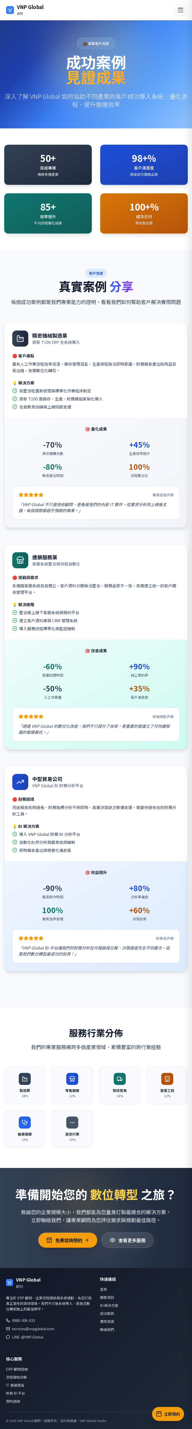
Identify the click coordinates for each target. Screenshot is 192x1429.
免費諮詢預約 (68, 1240)
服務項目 (107, 1297)
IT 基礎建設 (15, 1385)
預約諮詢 (13, 1401)
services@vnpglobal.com (33, 1328)
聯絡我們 (107, 1329)
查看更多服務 (132, 1240)
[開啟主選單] (180, 10)
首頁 (103, 1289)
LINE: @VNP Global (27, 1336)
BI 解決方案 (109, 1305)
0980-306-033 (23, 1320)
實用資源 (107, 1321)
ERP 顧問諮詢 (17, 1369)
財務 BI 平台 (15, 1393)
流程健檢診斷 (16, 1377)
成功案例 (107, 1313)
